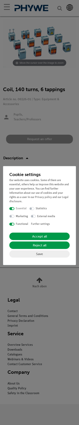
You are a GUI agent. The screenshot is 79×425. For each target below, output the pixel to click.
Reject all (39, 245)
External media (46, 216)
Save (39, 254)
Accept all (39, 236)
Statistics (41, 208)
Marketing (22, 216)
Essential (21, 208)
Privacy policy (43, 197)
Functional (22, 224)
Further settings (40, 224)
